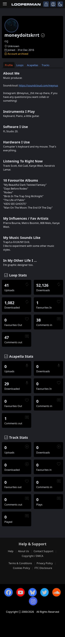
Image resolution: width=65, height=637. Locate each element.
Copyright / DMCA (32, 556)
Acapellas (32, 65)
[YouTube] (20, 592)
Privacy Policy (45, 563)
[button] (60, 4)
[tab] (9, 65)
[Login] (46, 4)
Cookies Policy (21, 568)
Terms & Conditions (20, 563)
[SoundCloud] (56, 592)
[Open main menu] (5, 4)
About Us (23, 551)
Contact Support (43, 551)
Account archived (18, 54)
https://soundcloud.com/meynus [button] (38, 85)
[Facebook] (8, 592)
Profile (9, 65)
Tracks (45, 65)
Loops (20, 65)
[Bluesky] (32, 592)
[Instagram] (33, 601)
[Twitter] (44, 592)
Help (10, 551)
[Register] (53, 4)
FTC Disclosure (43, 568)
